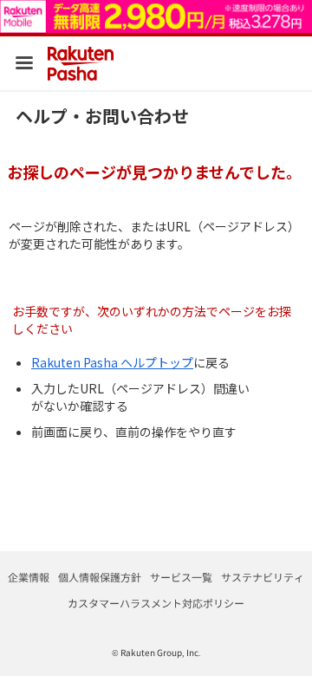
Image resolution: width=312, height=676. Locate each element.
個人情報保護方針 (99, 576)
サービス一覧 (181, 576)
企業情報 (28, 576)
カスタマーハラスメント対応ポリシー (156, 602)
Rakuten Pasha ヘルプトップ (112, 362)
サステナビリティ (262, 576)
